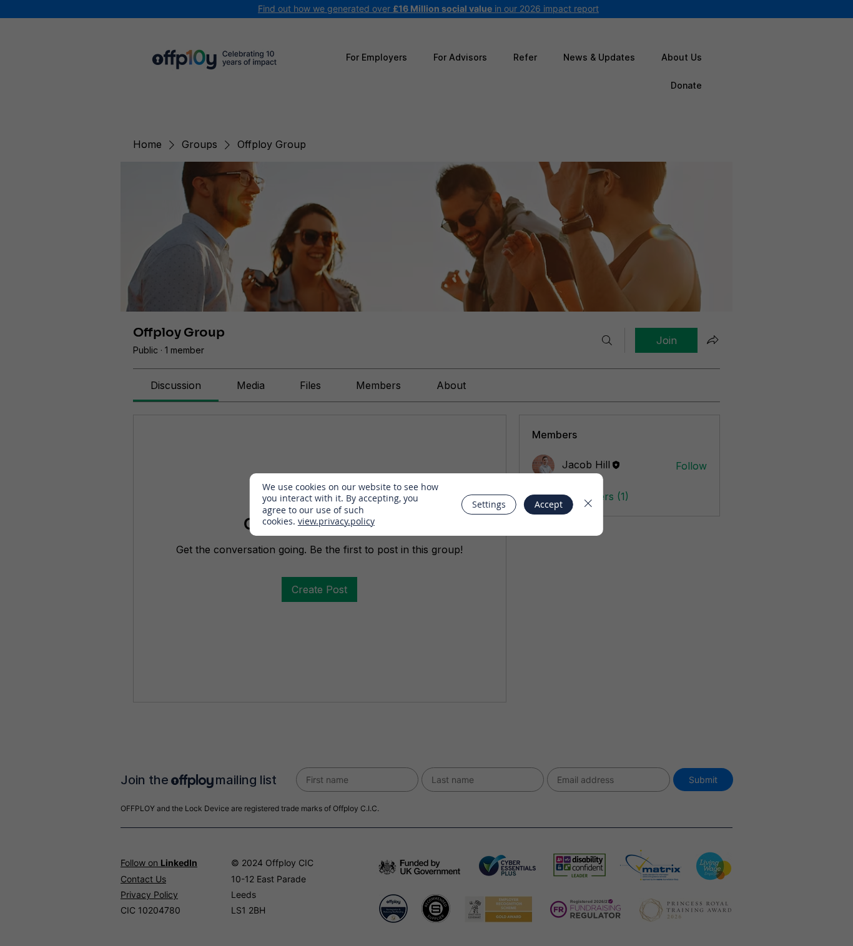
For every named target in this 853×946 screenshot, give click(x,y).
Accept (549, 504)
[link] (175, 385)
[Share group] (712, 339)
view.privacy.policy (336, 521)
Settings (489, 504)
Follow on (159, 862)
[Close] (588, 504)
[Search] (606, 340)
